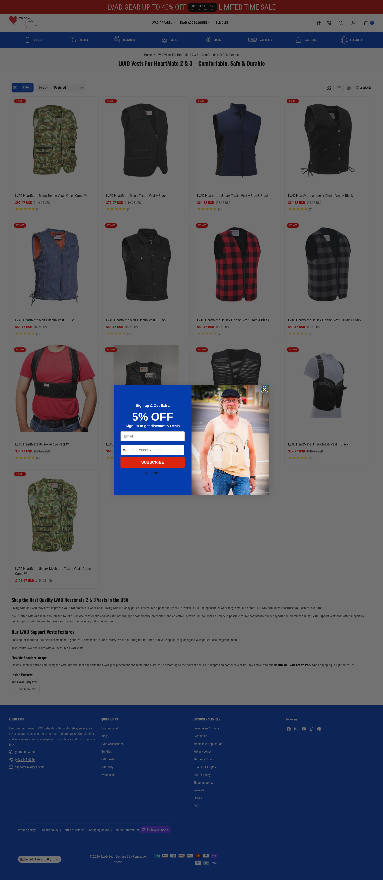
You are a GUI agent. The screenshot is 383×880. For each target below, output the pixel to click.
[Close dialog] (264, 390)
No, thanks (152, 473)
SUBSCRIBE (152, 462)
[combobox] (128, 450)
